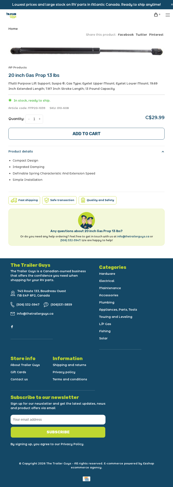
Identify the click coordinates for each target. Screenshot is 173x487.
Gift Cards (18, 372)
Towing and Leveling (115, 317)
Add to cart (87, 133)
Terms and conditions (70, 379)
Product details (20, 151)
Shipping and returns (69, 365)
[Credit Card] (86, 480)
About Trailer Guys (25, 365)
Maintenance (110, 288)
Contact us (19, 379)
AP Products (17, 67)
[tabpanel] (86, 51)
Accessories (108, 295)
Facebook (126, 35)
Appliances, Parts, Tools (118, 310)
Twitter (141, 35)
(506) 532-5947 (70, 240)
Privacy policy (64, 372)
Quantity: (16, 119)
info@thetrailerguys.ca (133, 236)
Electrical (106, 281)
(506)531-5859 (61, 304)
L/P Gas (105, 324)
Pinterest (156, 35)
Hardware (107, 274)
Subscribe (58, 432)
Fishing (105, 331)
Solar (103, 338)
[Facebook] (12, 327)
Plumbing (106, 302)
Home (13, 29)
